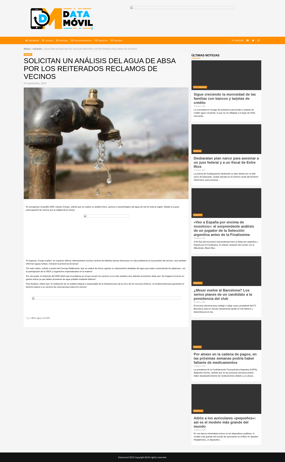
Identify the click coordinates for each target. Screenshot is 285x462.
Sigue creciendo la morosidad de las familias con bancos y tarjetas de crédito (225, 98)
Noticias (63, 40)
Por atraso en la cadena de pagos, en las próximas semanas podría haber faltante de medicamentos (225, 358)
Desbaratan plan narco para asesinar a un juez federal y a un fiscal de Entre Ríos (226, 162)
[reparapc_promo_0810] (106, 305)
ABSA (33, 318)
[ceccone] (106, 236)
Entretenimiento (83, 40)
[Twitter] (253, 40)
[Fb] (247, 40)
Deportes (103, 40)
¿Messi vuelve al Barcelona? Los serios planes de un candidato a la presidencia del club (223, 294)
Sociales (118, 40)
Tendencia (198, 411)
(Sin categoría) (200, 87)
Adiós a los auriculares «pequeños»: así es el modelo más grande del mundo (225, 422)
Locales (49, 40)
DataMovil (33, 40)
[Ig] (258, 40)
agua (39, 318)
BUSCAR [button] (239, 40)
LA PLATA (46, 318)
